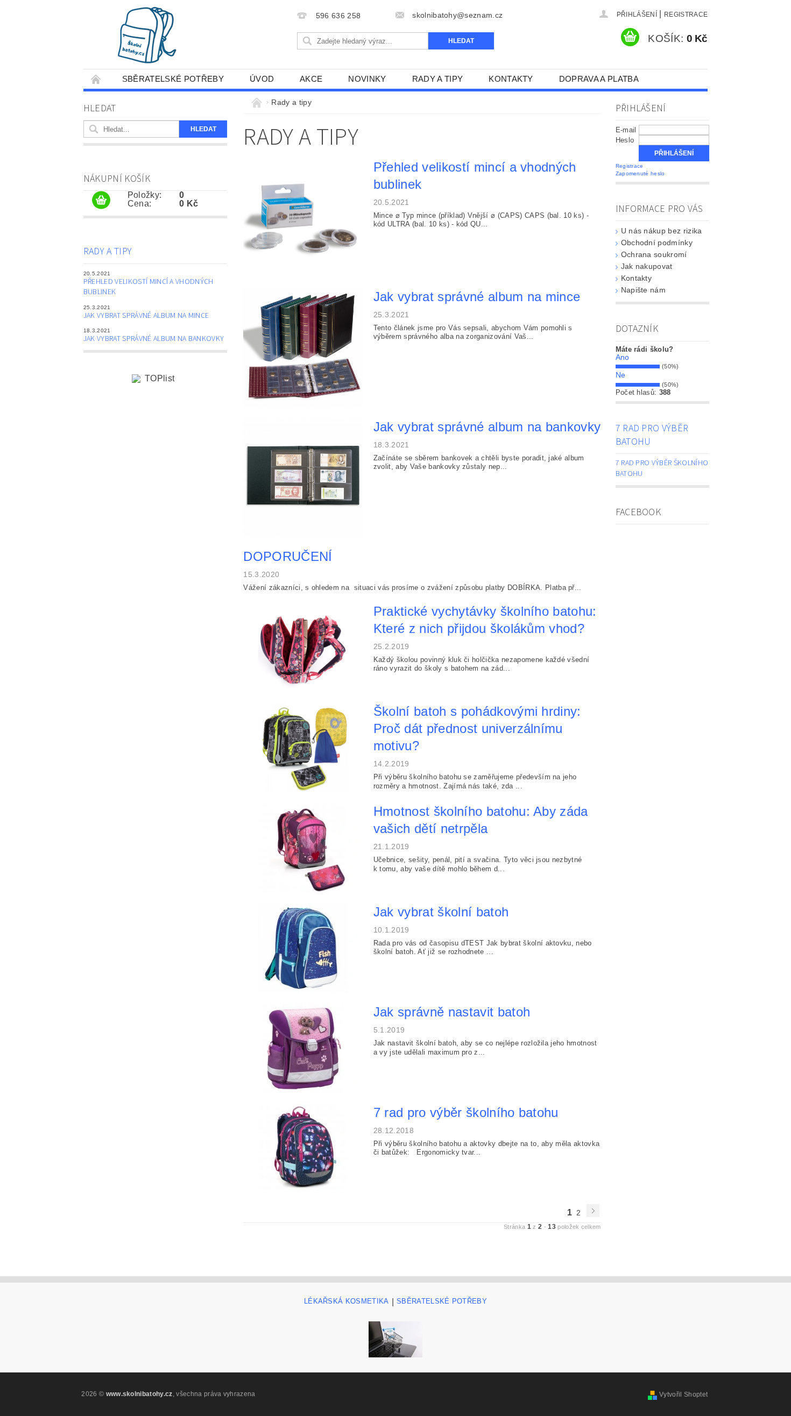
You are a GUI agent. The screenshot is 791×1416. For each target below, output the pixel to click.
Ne (621, 375)
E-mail (626, 130)
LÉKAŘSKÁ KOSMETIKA (346, 1301)
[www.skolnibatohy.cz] (146, 35)
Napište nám (643, 290)
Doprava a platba (599, 78)
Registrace (686, 14)
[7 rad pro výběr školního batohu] (302, 1147)
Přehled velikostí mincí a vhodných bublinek (148, 287)
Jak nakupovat (647, 266)
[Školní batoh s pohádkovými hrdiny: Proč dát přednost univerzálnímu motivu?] (302, 747)
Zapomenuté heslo (640, 173)
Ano (623, 357)
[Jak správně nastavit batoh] (302, 1047)
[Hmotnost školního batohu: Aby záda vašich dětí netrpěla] (302, 847)
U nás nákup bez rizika (661, 230)
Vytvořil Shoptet (683, 1394)
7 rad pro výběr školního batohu (466, 1112)
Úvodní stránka (96, 78)
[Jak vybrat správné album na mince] (302, 347)
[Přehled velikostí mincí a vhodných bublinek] (302, 217)
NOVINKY (367, 78)
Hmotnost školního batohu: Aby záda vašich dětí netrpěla (480, 820)
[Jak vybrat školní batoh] (302, 947)
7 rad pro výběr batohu (652, 435)
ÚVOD (262, 78)
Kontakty (511, 78)
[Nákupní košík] (101, 200)
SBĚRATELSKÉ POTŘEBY (173, 78)
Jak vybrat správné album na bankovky (153, 338)
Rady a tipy (437, 78)
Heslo (625, 140)
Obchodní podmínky (657, 242)
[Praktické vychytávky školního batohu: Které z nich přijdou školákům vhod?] (302, 646)
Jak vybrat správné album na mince (146, 315)
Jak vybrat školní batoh (440, 912)
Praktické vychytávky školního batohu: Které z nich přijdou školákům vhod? (485, 620)
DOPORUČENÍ (287, 556)
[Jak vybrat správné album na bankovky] (302, 476)
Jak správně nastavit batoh (451, 1012)
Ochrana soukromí (654, 254)
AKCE (311, 78)
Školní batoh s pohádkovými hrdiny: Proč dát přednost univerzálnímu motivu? (477, 728)
